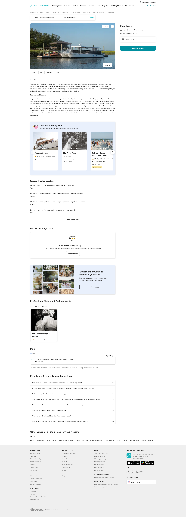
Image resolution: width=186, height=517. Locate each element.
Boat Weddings (109, 440)
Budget (64, 462)
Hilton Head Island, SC (130, 33)
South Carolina (75, 12)
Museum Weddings (96, 440)
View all (107, 65)
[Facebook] (128, 472)
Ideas (98, 6)
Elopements (129, 6)
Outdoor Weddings (147, 440)
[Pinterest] (137, 472)
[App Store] (133, 464)
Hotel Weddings (51, 440)
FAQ (41, 72)
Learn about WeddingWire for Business (106, 484)
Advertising (33, 470)
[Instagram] (141, 472)
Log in (146, 6)
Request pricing (138, 48)
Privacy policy (34, 476)
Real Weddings (99, 467)
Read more (34, 115)
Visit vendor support (100, 487)
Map (58, 72)
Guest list (65, 459)
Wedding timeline (99, 462)
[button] (72, 245)
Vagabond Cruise (41, 153)
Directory (33, 491)
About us (33, 456)
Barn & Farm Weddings (37, 440)
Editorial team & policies (37, 459)
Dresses (91, 6)
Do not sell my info (36, 478)
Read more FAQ (72, 219)
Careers (32, 464)
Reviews (50, 72)
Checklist (65, 456)
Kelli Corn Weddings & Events (41, 335)
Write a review (73, 254)
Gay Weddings (34, 500)
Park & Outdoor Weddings (60, 12)
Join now (152, 6)
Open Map (109, 356)
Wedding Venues (44, 12)
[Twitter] (132, 472)
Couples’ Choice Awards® (38, 497)
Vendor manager (67, 464)
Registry (105, 6)
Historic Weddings (122, 440)
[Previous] (33, 152)
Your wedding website (69, 453)
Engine (64, 470)
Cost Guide (65, 473)
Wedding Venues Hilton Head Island (72, 367)
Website (117, 6)
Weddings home (35, 453)
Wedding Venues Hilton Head (39, 367)
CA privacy (33, 481)
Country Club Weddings (66, 440)
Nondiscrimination (35, 462)
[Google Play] (147, 464)
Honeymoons (98, 470)
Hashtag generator (100, 456)
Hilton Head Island (98, 12)
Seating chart (66, 467)
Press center (34, 467)
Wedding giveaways (100, 459)
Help (63, 476)
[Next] (113, 152)
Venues (67, 6)
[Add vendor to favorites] (112, 26)
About (34, 72)
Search (91, 17)
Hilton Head (86, 12)
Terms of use (34, 473)
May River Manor (69, 153)
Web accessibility (35, 484)
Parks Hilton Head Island (91, 367)
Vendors (75, 6)
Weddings (33, 12)
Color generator (99, 464)
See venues (95, 287)
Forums (83, 6)
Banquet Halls (134, 440)
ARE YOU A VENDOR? (149, 2)
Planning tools (57, 6)
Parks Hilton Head (55, 367)
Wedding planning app (101, 453)
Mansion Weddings (82, 440)
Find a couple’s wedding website (104, 477)
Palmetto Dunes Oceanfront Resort (99, 154)
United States (135, 482)
